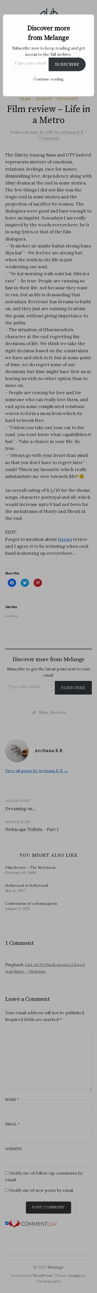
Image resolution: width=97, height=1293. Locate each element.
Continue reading (49, 79)
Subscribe (67, 64)
